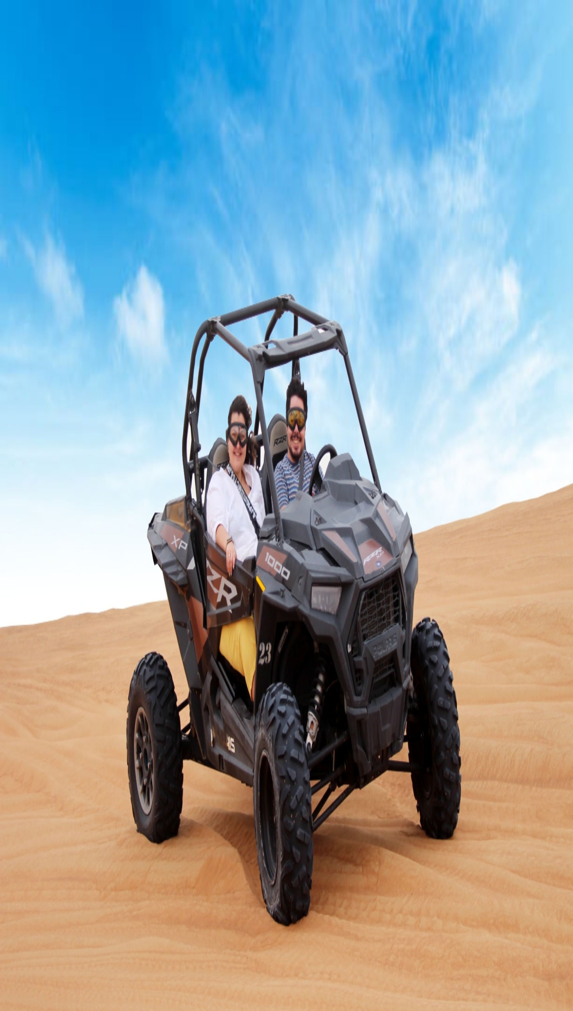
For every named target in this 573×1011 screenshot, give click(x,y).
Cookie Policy (98, 989)
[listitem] (286, 905)
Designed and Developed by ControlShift (54, 982)
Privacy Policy (21, 989)
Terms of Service (60, 989)
